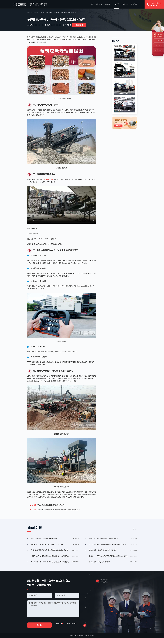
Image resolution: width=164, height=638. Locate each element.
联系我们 (134, 4)
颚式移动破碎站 (124, 59)
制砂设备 (99, 4)
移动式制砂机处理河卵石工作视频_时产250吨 (51, 505)
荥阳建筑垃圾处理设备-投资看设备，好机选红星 (47, 544)
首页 (91, 4)
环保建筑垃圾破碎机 (124, 110)
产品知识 (42, 12)
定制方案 (159, 40)
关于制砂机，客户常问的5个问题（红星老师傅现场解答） (50, 562)
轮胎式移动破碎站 (124, 76)
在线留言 (159, 45)
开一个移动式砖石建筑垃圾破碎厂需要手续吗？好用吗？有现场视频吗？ (108, 544)
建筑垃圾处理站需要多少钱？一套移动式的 (103, 539)
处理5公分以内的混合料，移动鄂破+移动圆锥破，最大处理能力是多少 (58, 510)
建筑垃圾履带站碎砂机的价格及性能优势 (103, 550)
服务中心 (125, 4)
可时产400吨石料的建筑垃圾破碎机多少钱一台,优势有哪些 (50, 556)
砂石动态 (116, 4)
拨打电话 (159, 50)
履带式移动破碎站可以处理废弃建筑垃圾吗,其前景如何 (49, 550)
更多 (135, 529)
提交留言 (39, 625)
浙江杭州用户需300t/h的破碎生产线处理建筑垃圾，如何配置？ (108, 556)
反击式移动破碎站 (124, 93)
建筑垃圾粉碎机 (49, 179)
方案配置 (108, 4)
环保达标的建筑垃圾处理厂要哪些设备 (44, 539)
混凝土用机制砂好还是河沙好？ (99, 562)
